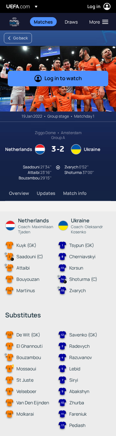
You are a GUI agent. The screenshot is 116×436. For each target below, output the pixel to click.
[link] (43, 22)
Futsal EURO (14, 21)
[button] (97, 22)
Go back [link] (20, 38)
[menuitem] (44, 22)
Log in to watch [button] (63, 78)
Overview (19, 193)
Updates (46, 193)
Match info (75, 193)
